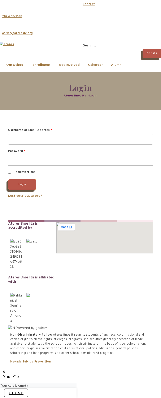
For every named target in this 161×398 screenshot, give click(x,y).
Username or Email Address (30, 130)
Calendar (95, 65)
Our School (15, 65)
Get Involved (69, 65)
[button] (152, 53)
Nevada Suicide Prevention (30, 361)
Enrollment (42, 65)
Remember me (24, 172)
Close (16, 393)
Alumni (116, 65)
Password (17, 151)
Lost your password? (25, 196)
